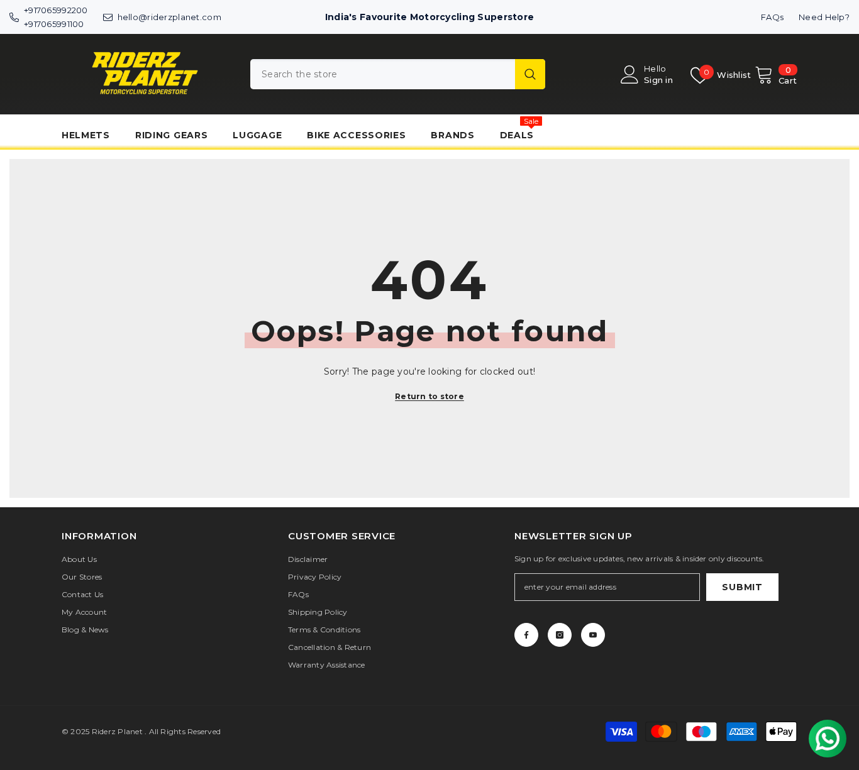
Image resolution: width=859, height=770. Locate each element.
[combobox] (382, 74)
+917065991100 (54, 24)
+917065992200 (56, 10)
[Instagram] (560, 635)
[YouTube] (593, 635)
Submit (742, 587)
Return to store (429, 396)
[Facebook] (526, 635)
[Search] (397, 74)
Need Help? (824, 17)
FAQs (772, 17)
